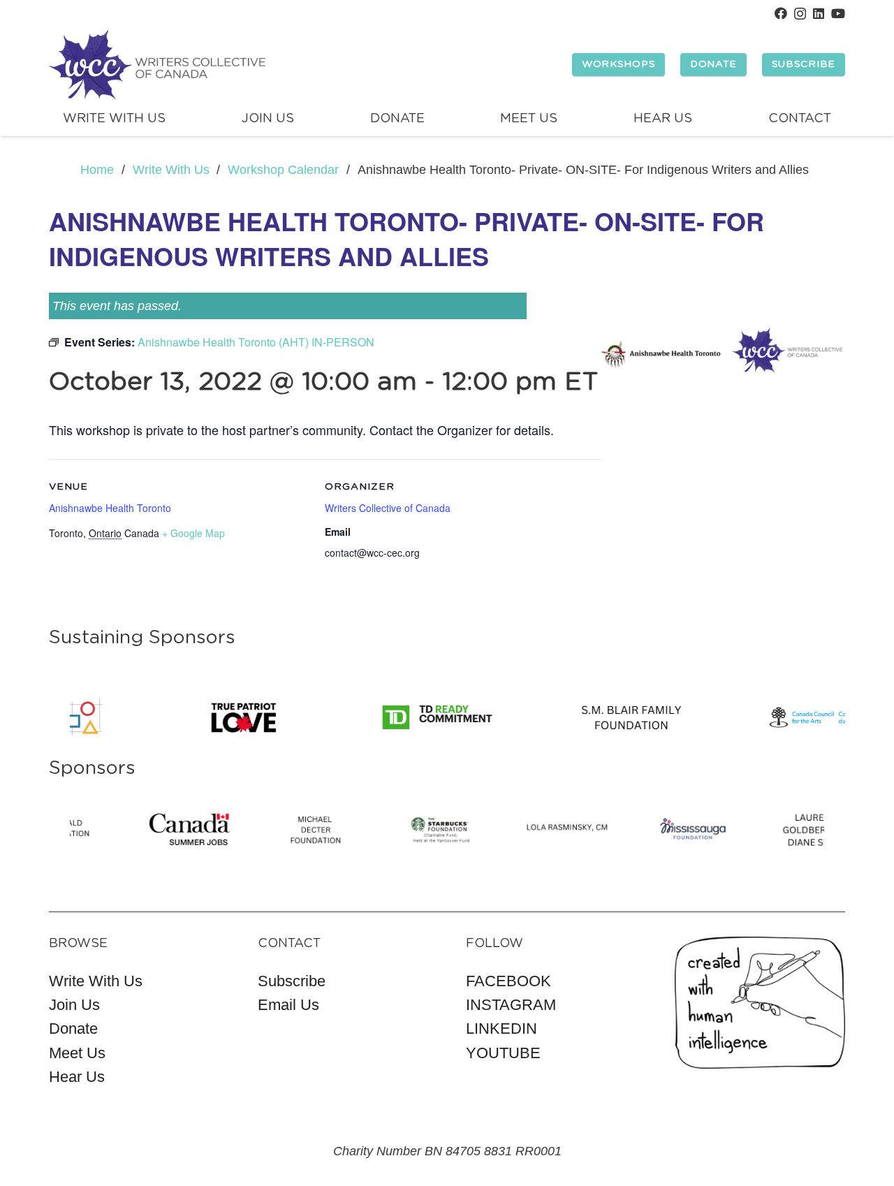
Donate (73, 1028)
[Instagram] (800, 14)
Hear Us (77, 1076)
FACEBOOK (508, 981)
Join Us (74, 1004)
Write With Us (95, 981)
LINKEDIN (501, 1028)
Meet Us (77, 1053)
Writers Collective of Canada (387, 508)
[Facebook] (781, 13)
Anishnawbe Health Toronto (110, 508)
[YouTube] (838, 13)
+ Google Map (193, 533)
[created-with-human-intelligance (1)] (760, 1003)
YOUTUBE (503, 1053)
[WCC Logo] (157, 65)
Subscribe (291, 981)
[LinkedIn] (818, 13)
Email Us (288, 1004)
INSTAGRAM (511, 1004)
